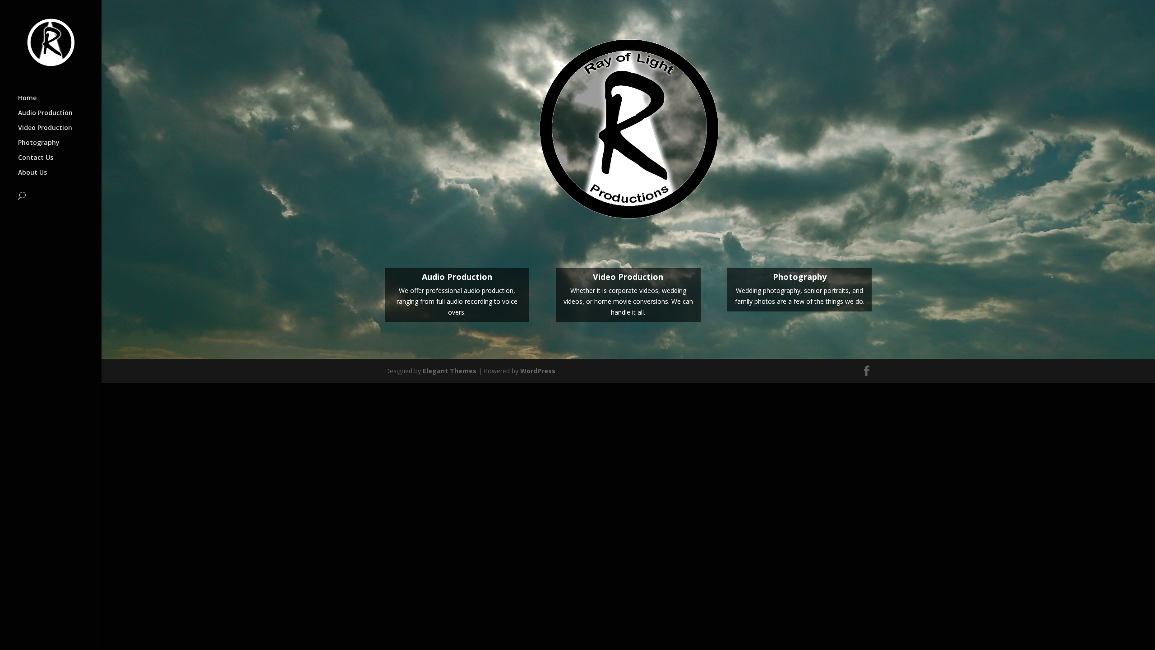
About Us (32, 172)
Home (27, 98)
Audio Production (45, 113)
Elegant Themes (449, 371)
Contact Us (35, 158)
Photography (39, 143)
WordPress (537, 371)
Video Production (45, 128)
